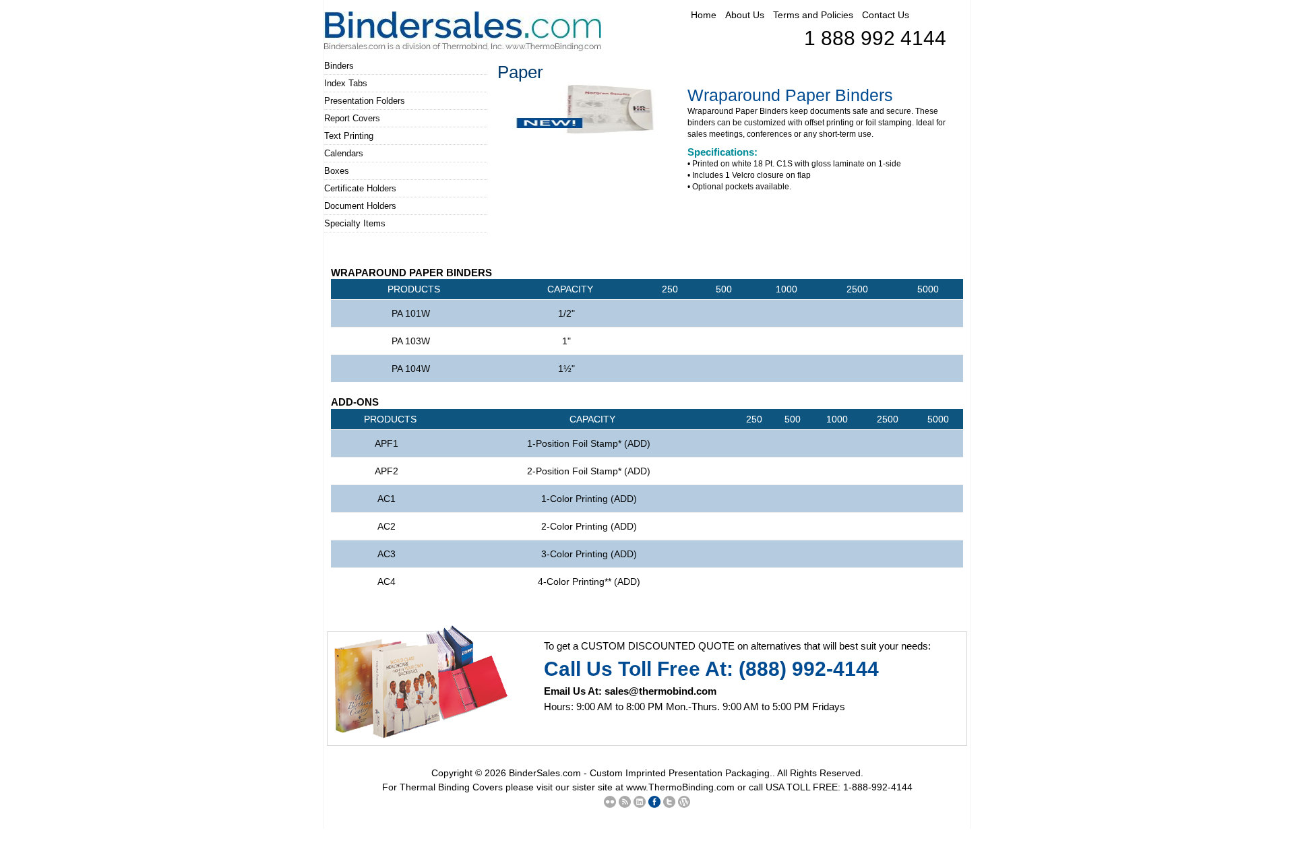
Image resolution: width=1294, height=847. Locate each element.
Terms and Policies (813, 15)
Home (703, 15)
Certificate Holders (360, 188)
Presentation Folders (364, 101)
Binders (339, 66)
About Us (744, 15)
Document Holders (360, 206)
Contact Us (885, 15)
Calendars (343, 153)
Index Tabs (345, 83)
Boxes (336, 171)
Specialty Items (355, 223)
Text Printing (348, 136)
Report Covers (352, 118)
